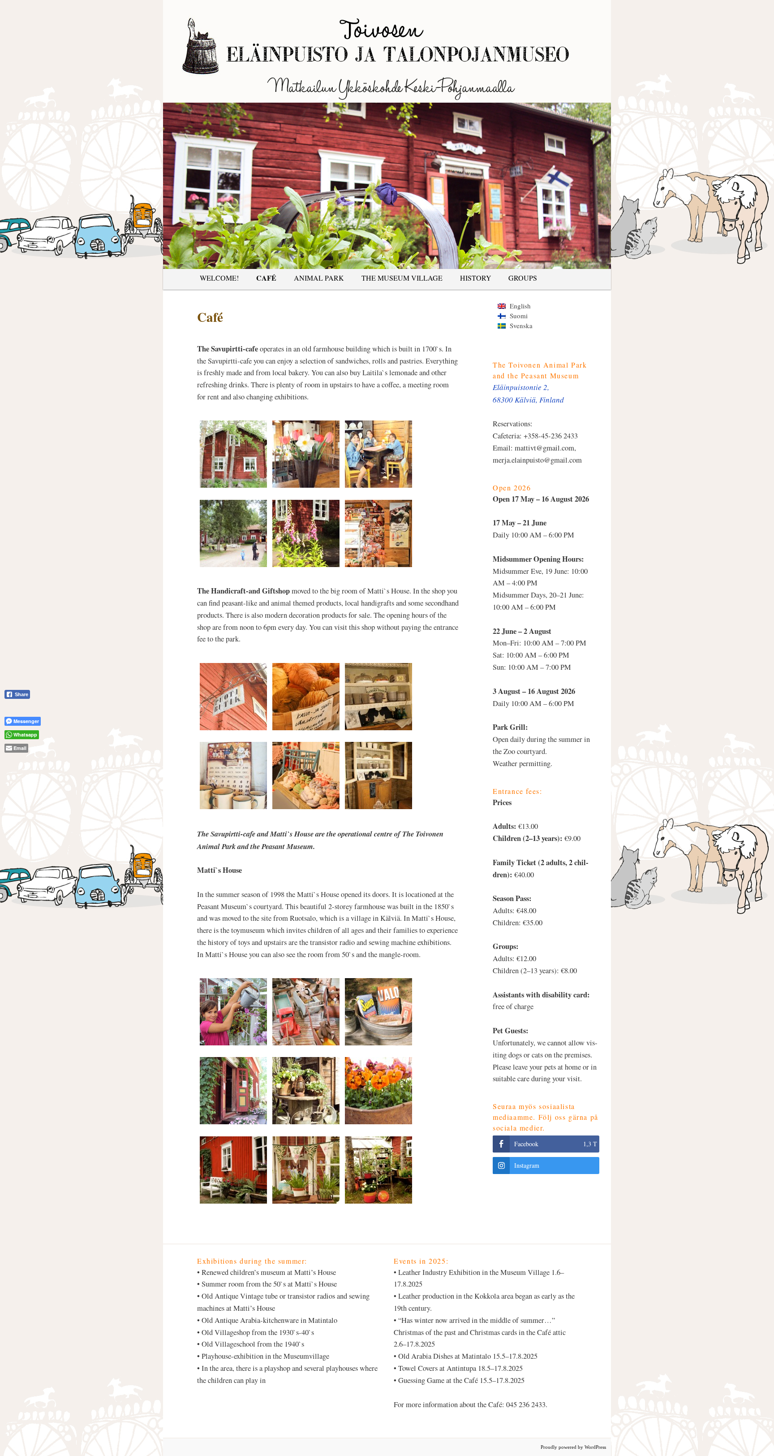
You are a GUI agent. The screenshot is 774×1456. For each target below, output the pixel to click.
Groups (522, 277)
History (475, 277)
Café (266, 278)
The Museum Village (402, 277)
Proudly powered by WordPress (573, 1447)
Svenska (519, 325)
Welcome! (219, 277)
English (518, 305)
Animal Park (319, 277)
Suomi (517, 315)
